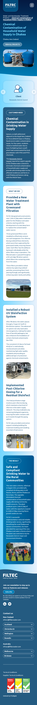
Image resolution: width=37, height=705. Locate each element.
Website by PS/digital (10, 696)
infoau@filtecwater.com (12, 647)
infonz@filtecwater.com (12, 620)
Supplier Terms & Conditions (13, 675)
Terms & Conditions (10, 672)
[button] (8, 592)
